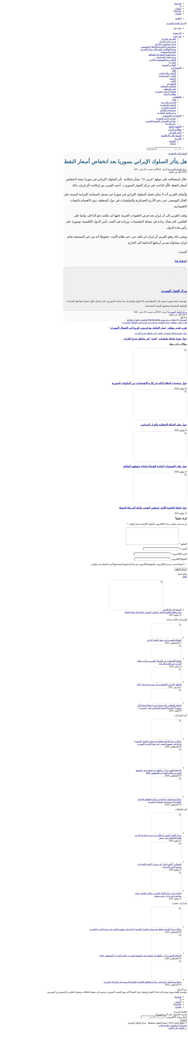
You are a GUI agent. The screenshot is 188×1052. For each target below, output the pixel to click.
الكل (174, 71)
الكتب (173, 81)
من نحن (177, 36)
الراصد (173, 78)
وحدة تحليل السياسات (166, 57)
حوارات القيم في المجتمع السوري (160, 121)
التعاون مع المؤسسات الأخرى (162, 60)
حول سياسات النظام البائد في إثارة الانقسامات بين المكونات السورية (149, 383)
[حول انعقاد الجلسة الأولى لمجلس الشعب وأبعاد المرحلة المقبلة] (160, 502)
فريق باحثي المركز (167, 41)
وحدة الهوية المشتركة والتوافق (162, 54)
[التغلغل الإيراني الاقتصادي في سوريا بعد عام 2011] (166, 682)
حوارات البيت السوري (166, 118)
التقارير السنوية (169, 65)
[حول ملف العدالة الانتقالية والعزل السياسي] (160, 419)
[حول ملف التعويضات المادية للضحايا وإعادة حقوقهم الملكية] (160, 461)
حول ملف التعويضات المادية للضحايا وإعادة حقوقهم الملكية (155, 466)
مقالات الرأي (174, 129)
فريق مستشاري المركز (165, 44)
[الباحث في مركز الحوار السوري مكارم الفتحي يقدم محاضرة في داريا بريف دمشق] (166, 891)
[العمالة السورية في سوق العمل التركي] (166, 637)
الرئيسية (177, 33)
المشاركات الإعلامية (171, 135)
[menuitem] (178, 138)
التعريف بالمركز (168, 39)
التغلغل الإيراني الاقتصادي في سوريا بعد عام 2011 (159, 684)
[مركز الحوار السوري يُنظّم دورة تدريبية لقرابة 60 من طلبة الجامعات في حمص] (166, 833)
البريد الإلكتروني (179, 554)
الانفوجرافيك (175, 126)
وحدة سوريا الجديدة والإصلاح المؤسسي (158, 47)
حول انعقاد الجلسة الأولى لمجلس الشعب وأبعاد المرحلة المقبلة (153, 507)
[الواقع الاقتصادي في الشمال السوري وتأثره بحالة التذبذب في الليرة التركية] (166, 658)
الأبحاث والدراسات (167, 73)
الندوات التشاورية (168, 105)
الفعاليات (176, 97)
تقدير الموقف (170, 89)
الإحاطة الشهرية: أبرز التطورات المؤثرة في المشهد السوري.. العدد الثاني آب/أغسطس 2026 (140, 955)
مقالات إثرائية (170, 94)
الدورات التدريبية (168, 102)
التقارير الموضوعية (167, 76)
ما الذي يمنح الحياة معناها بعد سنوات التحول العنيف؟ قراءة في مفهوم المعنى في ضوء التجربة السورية (135, 929)
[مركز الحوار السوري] (176, 23)
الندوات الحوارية (168, 107)
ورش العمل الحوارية (166, 113)
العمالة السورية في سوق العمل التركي (164, 640)
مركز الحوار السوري (177, 169)
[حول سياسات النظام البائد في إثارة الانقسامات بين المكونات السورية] (160, 378)
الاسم (183, 549)
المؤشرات (171, 84)
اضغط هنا (181, 260)
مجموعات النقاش (168, 110)
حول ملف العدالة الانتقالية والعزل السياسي (163, 424)
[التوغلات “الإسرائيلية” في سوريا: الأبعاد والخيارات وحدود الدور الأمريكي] (166, 862)
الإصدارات (176, 67)
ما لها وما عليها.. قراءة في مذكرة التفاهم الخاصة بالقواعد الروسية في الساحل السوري (142, 982)
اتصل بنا (172, 62)
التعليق (183, 544)
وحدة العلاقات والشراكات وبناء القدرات (158, 49)
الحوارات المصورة (172, 115)
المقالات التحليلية (168, 86)
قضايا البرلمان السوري (165, 91)
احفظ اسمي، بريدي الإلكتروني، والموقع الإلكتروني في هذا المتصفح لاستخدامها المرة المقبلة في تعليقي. (137, 564)
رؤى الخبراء (170, 124)
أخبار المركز (175, 132)
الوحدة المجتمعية (168, 52)
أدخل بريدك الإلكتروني (177, 1017)
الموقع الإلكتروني (179, 559)
